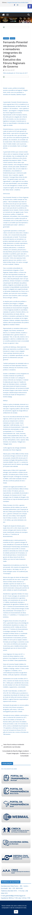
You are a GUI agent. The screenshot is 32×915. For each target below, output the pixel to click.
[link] (30, 6)
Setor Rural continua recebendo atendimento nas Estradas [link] (13, 746)
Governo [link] (6, 38)
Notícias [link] (12, 38)
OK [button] (16, 911)
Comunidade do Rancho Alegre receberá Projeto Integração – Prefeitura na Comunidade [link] (15, 753)
